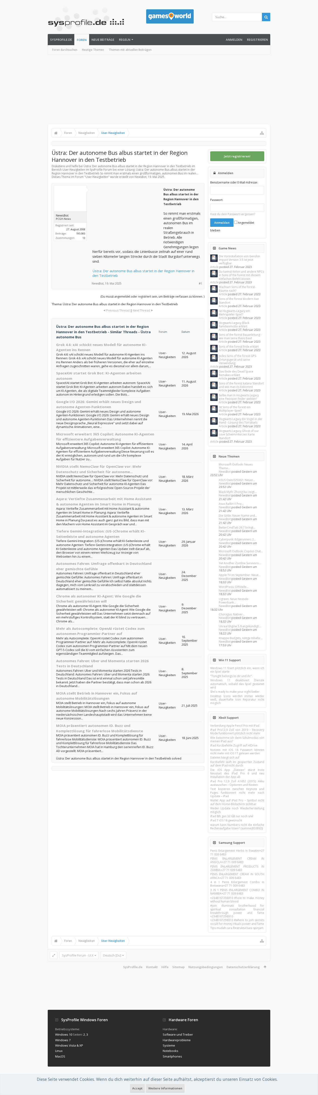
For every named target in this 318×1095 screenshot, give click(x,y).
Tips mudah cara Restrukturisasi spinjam (237, 928)
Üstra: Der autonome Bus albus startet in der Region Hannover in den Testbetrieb (143, 273)
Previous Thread (118, 310)
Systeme (169, 1045)
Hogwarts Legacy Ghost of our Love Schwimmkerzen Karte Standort (239, 434)
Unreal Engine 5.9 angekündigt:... (240, 626)
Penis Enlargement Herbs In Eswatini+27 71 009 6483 (237, 852)
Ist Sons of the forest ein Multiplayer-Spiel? (234, 409)
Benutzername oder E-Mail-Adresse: (234, 182)
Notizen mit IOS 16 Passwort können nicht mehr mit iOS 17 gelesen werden (237, 751)
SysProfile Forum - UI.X (78, 955)
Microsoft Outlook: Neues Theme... (236, 466)
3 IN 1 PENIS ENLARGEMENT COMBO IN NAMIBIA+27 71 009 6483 (237, 891)
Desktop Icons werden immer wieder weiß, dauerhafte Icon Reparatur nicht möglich (237, 699)
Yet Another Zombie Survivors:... (240, 563)
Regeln (124, 39)
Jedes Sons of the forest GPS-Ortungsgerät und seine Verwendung (238, 359)
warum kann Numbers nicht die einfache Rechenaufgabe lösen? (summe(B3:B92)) (237, 826)
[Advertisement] (159, 89)
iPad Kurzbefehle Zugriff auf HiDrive (233, 745)
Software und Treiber (178, 1034)
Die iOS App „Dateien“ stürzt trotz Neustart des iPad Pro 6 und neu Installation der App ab (237, 773)
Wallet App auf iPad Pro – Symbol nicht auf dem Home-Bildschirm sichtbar (237, 802)
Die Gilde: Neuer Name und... (238, 516)
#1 (200, 283)
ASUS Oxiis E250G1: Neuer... (237, 480)
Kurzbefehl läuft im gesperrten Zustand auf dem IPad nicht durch (237, 763)
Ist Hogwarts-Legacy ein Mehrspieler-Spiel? (234, 312)
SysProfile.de (61, 39)
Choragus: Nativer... (232, 614)
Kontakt (152, 967)
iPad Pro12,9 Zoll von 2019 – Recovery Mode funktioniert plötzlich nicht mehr (237, 731)
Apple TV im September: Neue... (239, 575)
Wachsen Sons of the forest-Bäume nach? (237, 288)
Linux (59, 1051)
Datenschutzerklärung (243, 967)
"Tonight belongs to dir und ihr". (231, 676)
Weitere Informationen (165, 1088)
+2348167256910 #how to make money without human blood (237, 899)
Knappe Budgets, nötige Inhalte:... (241, 638)
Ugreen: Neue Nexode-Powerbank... (234, 600)
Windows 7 (63, 1040)
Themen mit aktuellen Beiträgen (130, 50)
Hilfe (165, 967)
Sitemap (178, 967)
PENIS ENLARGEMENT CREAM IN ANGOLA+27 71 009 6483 (237, 860)
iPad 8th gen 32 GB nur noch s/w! (231, 816)
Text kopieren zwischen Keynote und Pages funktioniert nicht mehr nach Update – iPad (237, 792)
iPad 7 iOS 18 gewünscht (226, 820)
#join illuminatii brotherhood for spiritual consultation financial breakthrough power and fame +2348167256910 (237, 911)
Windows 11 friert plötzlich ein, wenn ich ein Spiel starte (237, 670)
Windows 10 (63, 1034)
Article (214, 267)
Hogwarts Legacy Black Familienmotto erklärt (234, 324)
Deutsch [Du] (112, 955)
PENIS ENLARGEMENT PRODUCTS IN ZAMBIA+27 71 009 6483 (237, 868)
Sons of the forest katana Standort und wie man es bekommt (241, 385)
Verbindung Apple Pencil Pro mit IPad (234, 726)
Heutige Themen (93, 50)
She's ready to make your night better (235, 692)
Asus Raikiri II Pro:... (231, 504)
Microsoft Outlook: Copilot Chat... (241, 551)
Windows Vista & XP (69, 1045)
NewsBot (225, 472)
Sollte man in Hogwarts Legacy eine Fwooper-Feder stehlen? (239, 397)
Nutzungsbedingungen (205, 967)
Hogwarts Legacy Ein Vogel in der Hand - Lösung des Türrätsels (240, 420)
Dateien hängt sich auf (224, 757)
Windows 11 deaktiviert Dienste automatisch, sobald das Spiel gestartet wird (237, 683)
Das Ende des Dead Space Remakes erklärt (236, 373)
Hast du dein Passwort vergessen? (232, 214)
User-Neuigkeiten (96, 177)
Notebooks (170, 1051)
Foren (82, 40)
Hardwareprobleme (177, 1040)
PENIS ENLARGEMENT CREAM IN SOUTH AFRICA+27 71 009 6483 (237, 876)
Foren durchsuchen (64, 50)
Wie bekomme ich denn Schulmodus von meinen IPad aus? (237, 739)
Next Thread (141, 310)
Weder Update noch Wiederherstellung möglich (237, 810)
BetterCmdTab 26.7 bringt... (237, 527)
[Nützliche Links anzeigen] (262, 133)
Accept (137, 1088)
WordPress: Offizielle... (234, 587)
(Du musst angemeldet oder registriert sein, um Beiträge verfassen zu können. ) (152, 296)
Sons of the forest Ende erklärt (239, 347)
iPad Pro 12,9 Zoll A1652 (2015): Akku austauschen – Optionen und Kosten (237, 783)
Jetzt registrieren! (237, 156)
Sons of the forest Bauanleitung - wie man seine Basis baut (240, 336)
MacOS (60, 1056)
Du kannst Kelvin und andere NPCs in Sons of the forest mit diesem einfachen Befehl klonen (241, 275)
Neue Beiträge (102, 39)
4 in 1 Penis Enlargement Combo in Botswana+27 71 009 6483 (237, 884)
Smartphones (172, 1056)
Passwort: (216, 200)
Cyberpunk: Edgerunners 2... (237, 539)
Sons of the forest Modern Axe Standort (239, 300)
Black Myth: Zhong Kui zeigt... (238, 492)
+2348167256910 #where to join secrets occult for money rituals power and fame (237, 921)
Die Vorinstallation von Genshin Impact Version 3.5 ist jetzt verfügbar (239, 259)
